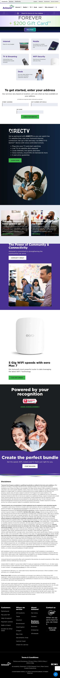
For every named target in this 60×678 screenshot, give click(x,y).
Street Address (7, 102)
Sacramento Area (22, 637)
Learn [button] (40, 7)
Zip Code (19, 109)
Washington (20, 627)
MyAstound (46, 1)
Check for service (22, 644)
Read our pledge (52, 629)
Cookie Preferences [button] (30, 668)
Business (11, 1)
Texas (18, 616)
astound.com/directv (19, 567)
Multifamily (18, 1)
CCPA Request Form (33, 666)
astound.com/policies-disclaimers (25, 510)
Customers (5, 607)
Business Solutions (35, 622)
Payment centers (7, 622)
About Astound (34, 608)
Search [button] (56, 7)
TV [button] (30, 7)
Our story (34, 613)
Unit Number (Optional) (39, 102)
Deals (35, 7)
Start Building (30, 466)
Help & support (6, 618)
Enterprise (34, 630)
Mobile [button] (25, 7)
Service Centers (54, 1)
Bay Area (19, 634)
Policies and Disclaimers (20, 661)
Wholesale (34, 633)
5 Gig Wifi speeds (17, 377)
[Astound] (8, 7)
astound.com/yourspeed (20, 508)
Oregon (18, 630)
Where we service (20, 608)
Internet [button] (17, 7)
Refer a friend (6, 625)
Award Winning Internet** (30, 406)
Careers (33, 616)
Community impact (17, 258)
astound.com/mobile (43, 533)
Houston (19, 620)
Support (35, 1)
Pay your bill (5, 614)
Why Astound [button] (49, 7)
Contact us (50, 607)
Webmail (41, 1)
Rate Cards (44, 666)
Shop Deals (30, 29)
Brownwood (20, 623)
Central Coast (21, 641)
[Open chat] (55, 674)
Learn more (16, 160)
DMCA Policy (42, 661)
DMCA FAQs (30, 663)
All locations (20, 613)
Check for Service (30, 116)
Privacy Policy (33, 661)
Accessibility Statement (19, 666)
